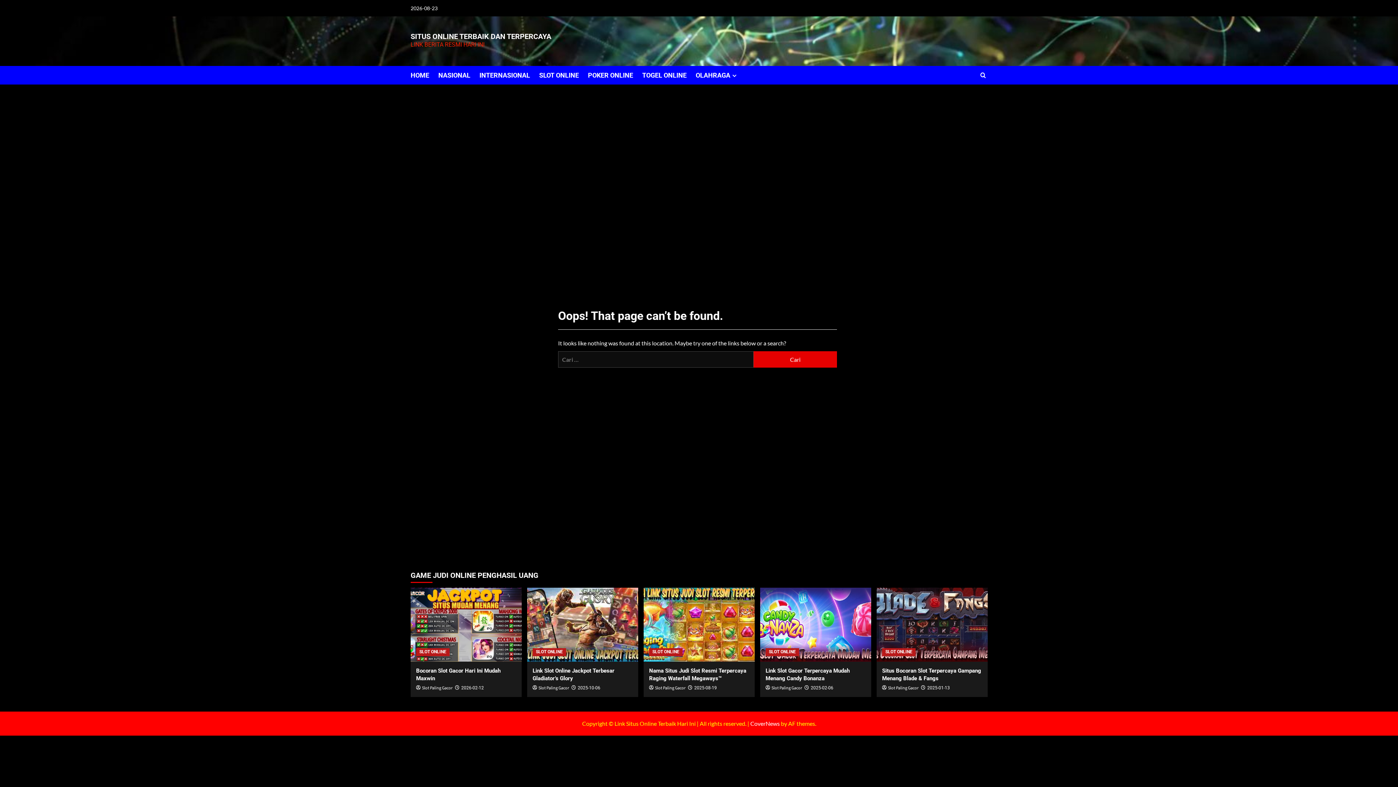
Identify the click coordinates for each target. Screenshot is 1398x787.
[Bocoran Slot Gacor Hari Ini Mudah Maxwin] (466, 625)
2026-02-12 (472, 687)
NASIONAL (454, 75)
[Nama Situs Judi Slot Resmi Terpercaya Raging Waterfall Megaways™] (699, 625)
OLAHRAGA (713, 75)
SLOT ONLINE (559, 75)
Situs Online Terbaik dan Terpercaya (481, 36)
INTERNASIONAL (504, 75)
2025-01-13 (938, 687)
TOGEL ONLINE (664, 75)
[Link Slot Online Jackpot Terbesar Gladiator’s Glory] (582, 625)
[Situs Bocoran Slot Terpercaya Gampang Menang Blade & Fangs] (932, 625)
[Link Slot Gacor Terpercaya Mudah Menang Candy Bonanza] (815, 625)
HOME (420, 75)
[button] (983, 75)
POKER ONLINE (610, 75)
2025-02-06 (822, 687)
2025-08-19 (705, 687)
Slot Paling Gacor (437, 688)
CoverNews (765, 723)
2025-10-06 (589, 687)
